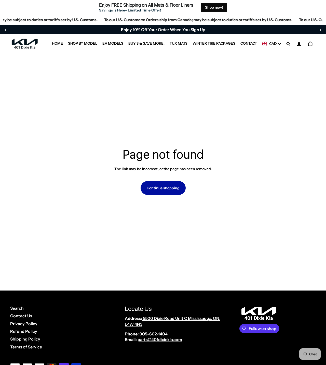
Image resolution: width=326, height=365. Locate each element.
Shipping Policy (25, 339)
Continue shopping (163, 188)
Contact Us (21, 315)
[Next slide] (320, 29)
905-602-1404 (154, 333)
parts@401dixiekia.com (160, 339)
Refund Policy (23, 331)
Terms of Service (26, 346)
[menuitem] (57, 43)
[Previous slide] (5, 29)
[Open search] (288, 43)
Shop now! (214, 7)
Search (17, 308)
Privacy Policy (23, 323)
